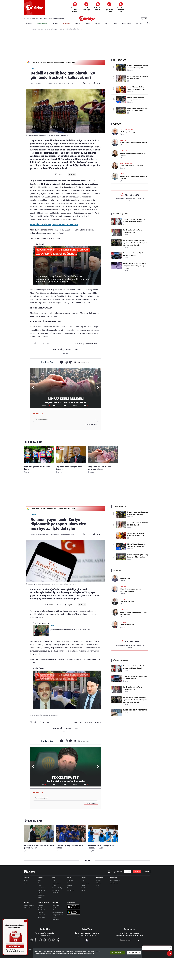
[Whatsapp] (84, 83)
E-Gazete (32, 18)
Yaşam (83, 877)
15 (74, 405)
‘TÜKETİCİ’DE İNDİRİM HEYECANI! (135, 710)
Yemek (83, 885)
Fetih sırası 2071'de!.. (127, 601)
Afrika (68, 888)
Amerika (69, 885)
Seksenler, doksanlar (127, 625)
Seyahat (83, 888)
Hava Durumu (85, 883)
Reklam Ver (55, 919)
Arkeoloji (98, 883)
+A (74, 174)
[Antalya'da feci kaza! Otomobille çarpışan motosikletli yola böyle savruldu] (116, 269)
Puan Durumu (56, 883)
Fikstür (54, 885)
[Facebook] (35, 344)
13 (69, 405)
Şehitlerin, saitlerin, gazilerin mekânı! (133, 132)
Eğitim (25, 883)
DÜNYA (107, 23)
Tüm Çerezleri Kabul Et (117, 952)
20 (85, 405)
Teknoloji (40, 907)
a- (69, 174)
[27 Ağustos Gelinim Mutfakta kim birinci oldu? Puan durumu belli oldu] (121, 78)
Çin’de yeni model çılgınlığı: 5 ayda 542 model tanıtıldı (135, 254)
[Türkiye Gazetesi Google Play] (73, 912)
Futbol (54, 880)
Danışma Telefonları (58, 915)
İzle (149, 23)
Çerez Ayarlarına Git (134, 952)
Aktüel (83, 890)
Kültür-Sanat (100, 877)
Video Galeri (41, 917)
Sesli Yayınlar (114, 883)
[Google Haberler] (84, 362)
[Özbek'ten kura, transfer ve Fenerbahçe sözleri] (116, 235)
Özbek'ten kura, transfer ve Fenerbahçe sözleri (132, 231)
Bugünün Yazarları (29, 905)
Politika (26, 880)
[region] (87, 953)
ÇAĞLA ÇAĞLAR (38, 715)
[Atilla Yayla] (115, 142)
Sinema (98, 880)
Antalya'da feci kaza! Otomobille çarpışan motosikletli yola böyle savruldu (134, 266)
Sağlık (83, 880)
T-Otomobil (41, 895)
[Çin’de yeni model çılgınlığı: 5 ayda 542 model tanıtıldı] (116, 258)
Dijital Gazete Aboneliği (58, 18)
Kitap (97, 885)
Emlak (40, 892)
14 (71, 405)
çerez (67, 951)
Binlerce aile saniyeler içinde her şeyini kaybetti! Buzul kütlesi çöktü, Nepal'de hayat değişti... (135, 243)
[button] (97, 388)
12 (67, 405)
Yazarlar (26, 902)
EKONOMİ (97, 23)
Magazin (40, 905)
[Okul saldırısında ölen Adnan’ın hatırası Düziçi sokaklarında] (116, 224)
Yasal (54, 917)
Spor (53, 877)
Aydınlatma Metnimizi (77, 953)
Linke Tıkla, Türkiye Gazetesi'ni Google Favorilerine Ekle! (53, 62)
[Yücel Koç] (115, 588)
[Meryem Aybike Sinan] (115, 165)
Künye (54, 910)
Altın (39, 883)
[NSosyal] (75, 362)
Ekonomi (40, 877)
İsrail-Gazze (70, 890)
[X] (61, 362)
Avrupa (69, 883)
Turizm (40, 897)
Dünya (69, 877)
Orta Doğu (70, 880)
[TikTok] (53, 940)
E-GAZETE (127, 871)
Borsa (39, 880)
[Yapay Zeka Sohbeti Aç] (169, 953)
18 (80, 405)
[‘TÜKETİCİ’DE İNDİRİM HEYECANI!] (116, 715)
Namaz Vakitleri (115, 880)
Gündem (33, 68)
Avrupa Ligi (55, 890)
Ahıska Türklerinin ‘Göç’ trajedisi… (132, 166)
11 (65, 405)
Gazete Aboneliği (43, 18)
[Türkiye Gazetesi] (87, 20)
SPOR (115, 23)
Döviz (39, 885)
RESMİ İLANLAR (126, 23)
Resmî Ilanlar (42, 910)
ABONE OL (137, 871)
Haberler (40, 912)
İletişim (54, 907)
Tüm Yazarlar (27, 907)
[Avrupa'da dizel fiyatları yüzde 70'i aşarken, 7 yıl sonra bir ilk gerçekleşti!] (121, 89)
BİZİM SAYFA (66, 23)
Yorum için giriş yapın (91, 424)
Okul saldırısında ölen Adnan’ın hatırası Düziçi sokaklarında (134, 221)
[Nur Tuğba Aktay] (115, 153)
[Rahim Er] (115, 601)
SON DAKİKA (28, 23)
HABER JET (139, 23)
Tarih (97, 888)
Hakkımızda (55, 905)
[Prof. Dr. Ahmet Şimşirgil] (115, 131)
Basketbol (55, 892)
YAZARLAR (55, 23)
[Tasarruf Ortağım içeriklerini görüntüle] (42, 23)
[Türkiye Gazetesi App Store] (73, 906)
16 (76, 405)
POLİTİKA (87, 23)
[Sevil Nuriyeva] (115, 612)
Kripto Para (41, 890)
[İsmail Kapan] (115, 578)
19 (82, 405)
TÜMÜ (88, 405)
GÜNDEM (77, 23)
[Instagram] (49, 940)
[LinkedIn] (70, 362)
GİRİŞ (145, 18)
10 (62, 405)
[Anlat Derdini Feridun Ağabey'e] (115, 176)
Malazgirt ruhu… (126, 578)
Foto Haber (41, 915)
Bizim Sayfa (114, 877)
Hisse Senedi (42, 888)
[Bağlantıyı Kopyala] (89, 83)
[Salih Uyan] (115, 624)
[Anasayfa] (29, 871)
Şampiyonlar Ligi (57, 888)
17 (78, 405)
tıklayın (130, 201)
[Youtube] (44, 940)
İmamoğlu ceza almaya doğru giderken (133, 142)
